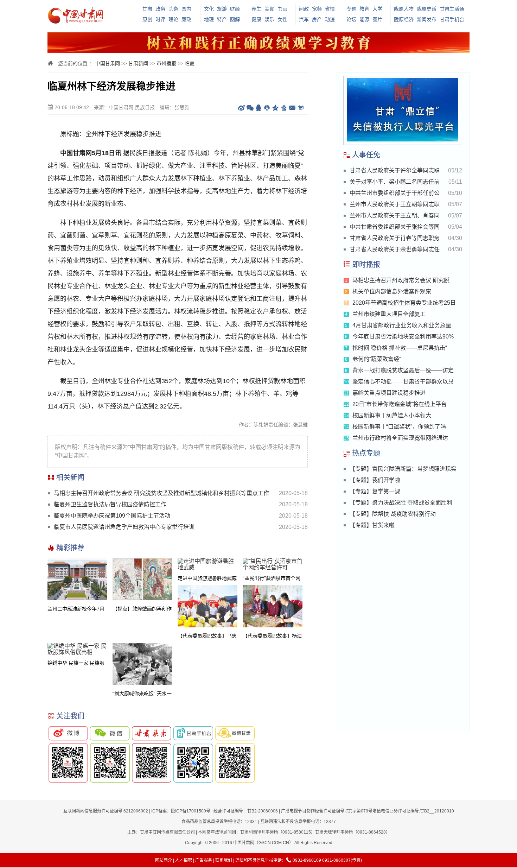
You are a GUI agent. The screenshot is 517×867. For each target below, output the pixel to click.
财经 (235, 9)
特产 (222, 19)
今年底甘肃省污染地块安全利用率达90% (403, 337)
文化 (209, 9)
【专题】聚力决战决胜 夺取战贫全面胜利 (401, 503)
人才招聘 (183, 860)
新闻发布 (426, 19)
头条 (173, 9)
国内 (186, 9)
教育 (364, 9)
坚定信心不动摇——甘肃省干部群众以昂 (403, 382)
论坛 (351, 19)
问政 (304, 9)
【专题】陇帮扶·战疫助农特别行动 (393, 514)
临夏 (189, 63)
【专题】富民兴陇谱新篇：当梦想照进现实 (403, 469)
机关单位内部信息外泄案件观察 (391, 292)
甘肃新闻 (138, 63)
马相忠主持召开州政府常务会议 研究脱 (400, 280)
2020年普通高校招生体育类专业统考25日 (404, 303)
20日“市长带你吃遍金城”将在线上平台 (399, 404)
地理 (209, 19)
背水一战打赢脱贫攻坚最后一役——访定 (403, 370)
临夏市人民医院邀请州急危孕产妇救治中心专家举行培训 (124, 527)
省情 (330, 9)
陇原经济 (404, 19)
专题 (351, 9)
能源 (364, 19)
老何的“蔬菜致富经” (376, 359)
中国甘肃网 (107, 63)
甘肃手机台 (452, 19)
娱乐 (269, 19)
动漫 (330, 19)
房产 (317, 19)
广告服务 (203, 860)
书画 (282, 9)
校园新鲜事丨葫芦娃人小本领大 (391, 415)
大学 (377, 9)
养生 (256, 9)
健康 (256, 19)
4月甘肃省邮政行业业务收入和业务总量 (401, 325)
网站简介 (163, 860)
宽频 (317, 9)
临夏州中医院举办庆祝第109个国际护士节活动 (112, 516)
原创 (147, 19)
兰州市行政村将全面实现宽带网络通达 (400, 438)
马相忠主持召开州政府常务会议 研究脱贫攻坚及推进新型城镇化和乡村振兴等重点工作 (161, 493)
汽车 (304, 19)
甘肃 (147, 9)
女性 (282, 19)
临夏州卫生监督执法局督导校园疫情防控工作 (110, 504)
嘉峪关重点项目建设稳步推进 (389, 393)
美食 (269, 9)
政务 (160, 9)
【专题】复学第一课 (375, 491)
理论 (173, 19)
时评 (160, 19)
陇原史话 (426, 9)
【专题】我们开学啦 (375, 480)
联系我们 (223, 860)
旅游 (222, 9)
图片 (377, 19)
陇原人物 (404, 9)
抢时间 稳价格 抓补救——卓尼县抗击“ (399, 348)
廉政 (186, 19)
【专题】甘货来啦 (372, 525)
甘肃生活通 (452, 9)
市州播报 (166, 63)
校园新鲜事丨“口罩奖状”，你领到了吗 (399, 427)
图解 (235, 19)
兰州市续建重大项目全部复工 (389, 314)
